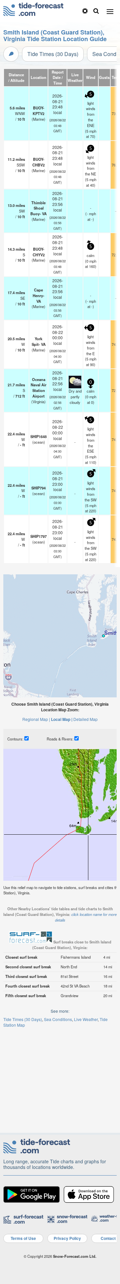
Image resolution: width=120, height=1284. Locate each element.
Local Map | (61, 719)
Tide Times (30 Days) (52, 54)
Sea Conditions (58, 1019)
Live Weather (86, 1019)
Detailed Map (85, 719)
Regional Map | (36, 719)
